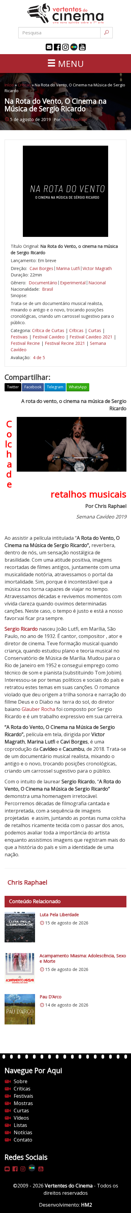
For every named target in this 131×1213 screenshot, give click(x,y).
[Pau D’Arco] (20, 1009)
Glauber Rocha (38, 709)
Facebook (32, 387)
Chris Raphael (74, 119)
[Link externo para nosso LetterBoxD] (73, 46)
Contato (23, 1139)
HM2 (86, 1204)
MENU (70, 63)
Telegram (55, 387)
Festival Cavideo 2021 (90, 337)
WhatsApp (78, 387)
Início (9, 85)
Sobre (20, 1081)
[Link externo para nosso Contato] (49, 47)
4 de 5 (39, 357)
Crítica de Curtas (48, 330)
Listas (20, 1125)
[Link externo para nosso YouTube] (82, 47)
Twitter (13, 387)
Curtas (94, 330)
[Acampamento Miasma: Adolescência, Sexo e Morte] (20, 968)
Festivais (19, 337)
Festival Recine (25, 343)
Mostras (23, 1103)
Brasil (47, 289)
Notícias (23, 1132)
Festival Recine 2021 (65, 343)
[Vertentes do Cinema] (65, 13)
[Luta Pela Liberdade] (20, 927)
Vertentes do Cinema (69, 1185)
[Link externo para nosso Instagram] (65, 47)
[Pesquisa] (106, 32)
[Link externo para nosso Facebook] (57, 47)
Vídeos (21, 1117)
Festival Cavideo (49, 337)
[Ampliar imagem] (65, 191)
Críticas (24, 85)
